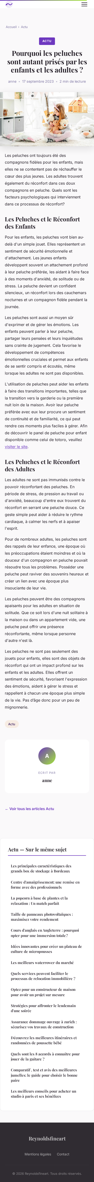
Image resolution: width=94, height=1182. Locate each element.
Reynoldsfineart (47, 1138)
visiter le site (16, 446)
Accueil (11, 27)
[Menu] (84, 4)
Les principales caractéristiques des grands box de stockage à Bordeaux (41, 868)
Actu (24, 27)
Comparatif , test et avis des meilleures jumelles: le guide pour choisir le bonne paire (44, 1075)
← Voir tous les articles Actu (29, 808)
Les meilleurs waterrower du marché (42, 962)
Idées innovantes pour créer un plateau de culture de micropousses (46, 949)
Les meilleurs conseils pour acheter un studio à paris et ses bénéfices (43, 1094)
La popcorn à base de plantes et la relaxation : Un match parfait (39, 901)
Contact (63, 1154)
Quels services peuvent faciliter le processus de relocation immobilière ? (43, 976)
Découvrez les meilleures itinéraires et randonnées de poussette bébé (44, 1040)
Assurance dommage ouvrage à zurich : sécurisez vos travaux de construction (44, 1024)
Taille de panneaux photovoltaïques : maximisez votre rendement (42, 917)
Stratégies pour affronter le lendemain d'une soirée (43, 1008)
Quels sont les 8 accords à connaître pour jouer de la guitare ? (45, 1056)
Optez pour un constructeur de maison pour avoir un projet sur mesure (43, 992)
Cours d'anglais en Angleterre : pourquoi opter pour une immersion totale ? (45, 933)
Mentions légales (38, 1154)
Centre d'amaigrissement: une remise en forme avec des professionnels (45, 885)
